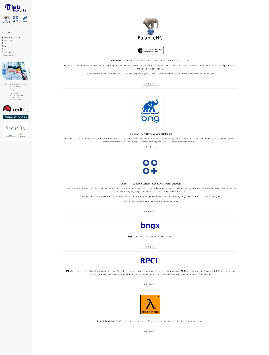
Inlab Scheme (8, 52)
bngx (5, 46)
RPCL (5, 49)
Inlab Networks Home (11, 37)
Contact (15, 91)
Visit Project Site (150, 84)
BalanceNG (7, 40)
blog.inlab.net (8, 55)
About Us (6, 32)
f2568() (6, 43)
